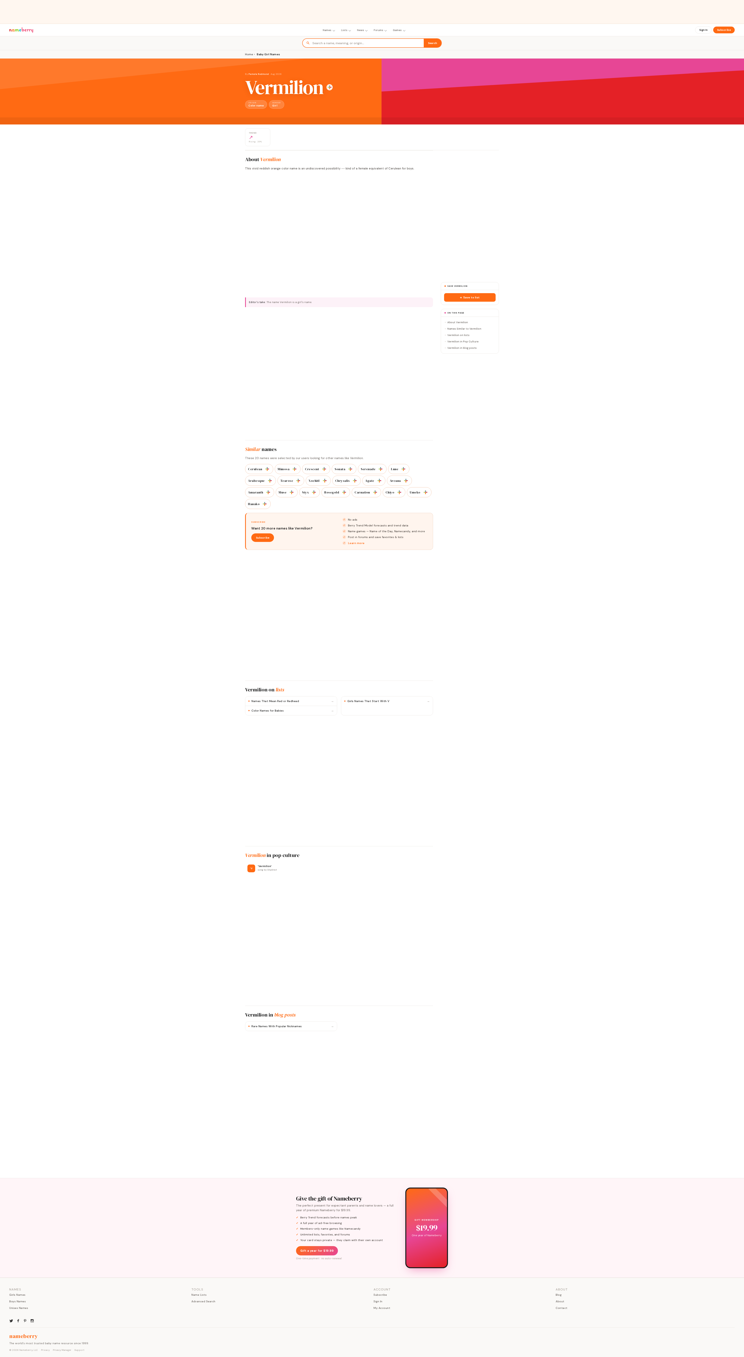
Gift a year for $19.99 (317, 1251)
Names (327, 30)
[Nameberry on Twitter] (11, 1320)
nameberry (23, 1336)
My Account (382, 1308)
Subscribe (724, 30)
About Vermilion (457, 322)
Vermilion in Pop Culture (463, 341)
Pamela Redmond (259, 74)
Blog (558, 1295)
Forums (378, 30)
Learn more (356, 543)
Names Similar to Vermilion (464, 328)
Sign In (703, 30)
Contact (561, 1308)
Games (397, 30)
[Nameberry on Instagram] (32, 1320)
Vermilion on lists (458, 335)
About (560, 1301)
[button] (470, 297)
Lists (344, 30)
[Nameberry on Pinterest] (25, 1320)
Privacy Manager (62, 1350)
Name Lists (199, 1295)
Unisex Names (18, 1308)
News (360, 30)
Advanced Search (203, 1301)
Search (432, 43)
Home (249, 54)
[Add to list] (329, 87)
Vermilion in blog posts (462, 348)
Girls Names (17, 1295)
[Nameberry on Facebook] (18, 1320)
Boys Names (17, 1301)
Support (79, 1350)
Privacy (45, 1350)
